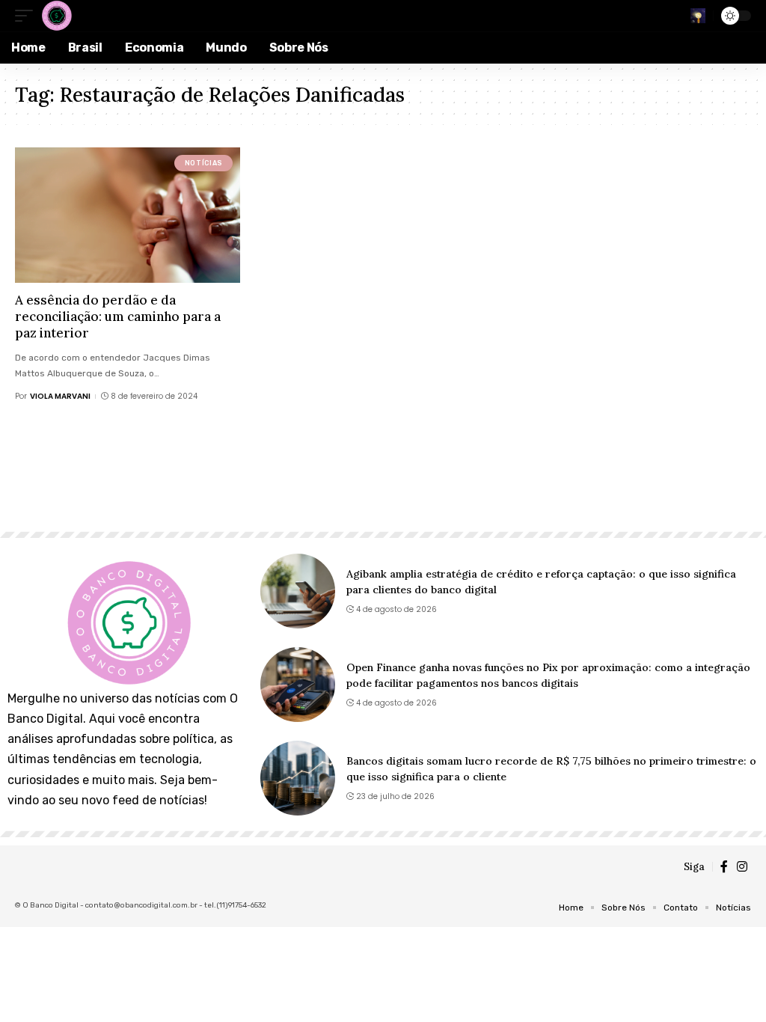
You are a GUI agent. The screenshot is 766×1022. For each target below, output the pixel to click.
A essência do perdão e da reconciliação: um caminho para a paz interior (118, 316)
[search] (698, 15)
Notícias (204, 163)
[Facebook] (724, 867)
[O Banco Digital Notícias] (56, 15)
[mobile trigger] (27, 15)
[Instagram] (742, 867)
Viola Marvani (60, 396)
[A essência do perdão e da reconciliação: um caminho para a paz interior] (127, 215)
